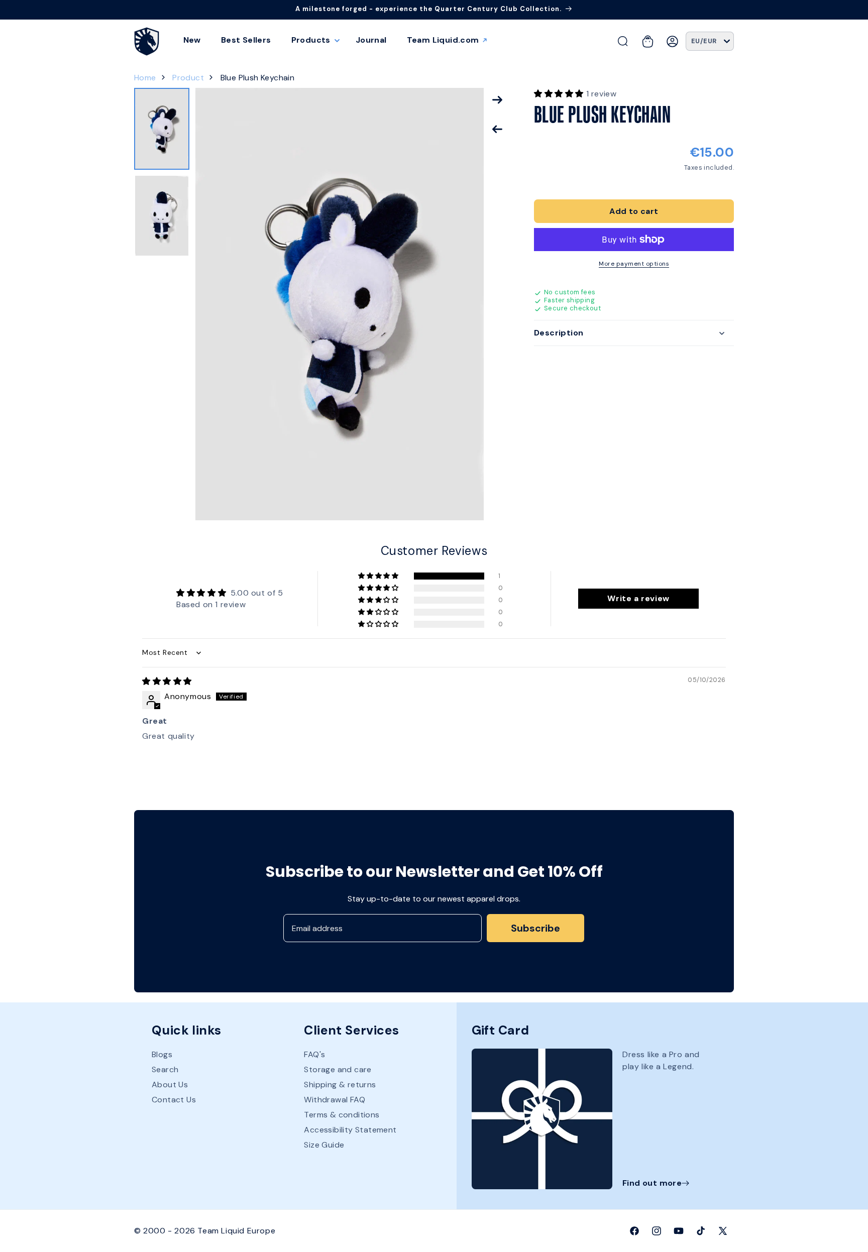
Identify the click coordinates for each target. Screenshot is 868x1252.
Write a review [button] (638, 598)
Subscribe (535, 928)
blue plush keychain (258, 77)
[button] (313, 40)
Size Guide (324, 1145)
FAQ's (314, 1055)
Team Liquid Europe (236, 1230)
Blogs (162, 1055)
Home (145, 77)
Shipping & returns (340, 1084)
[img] (167, 681)
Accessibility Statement (350, 1129)
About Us (170, 1084)
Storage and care (337, 1069)
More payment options (634, 264)
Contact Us (174, 1099)
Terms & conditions (341, 1114)
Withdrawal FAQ (334, 1099)
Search (165, 1069)
